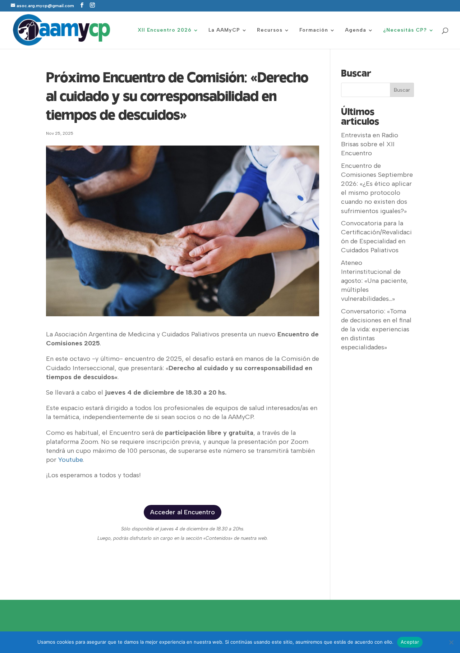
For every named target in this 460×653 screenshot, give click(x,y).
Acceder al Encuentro (182, 512)
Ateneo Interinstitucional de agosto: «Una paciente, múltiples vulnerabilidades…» (374, 281)
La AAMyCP (224, 30)
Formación (313, 30)
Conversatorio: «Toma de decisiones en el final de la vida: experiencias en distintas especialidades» (376, 329)
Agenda (355, 30)
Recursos (269, 30)
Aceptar (410, 642)
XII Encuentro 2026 (165, 30)
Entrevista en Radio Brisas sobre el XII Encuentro (369, 144)
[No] (451, 642)
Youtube (70, 460)
